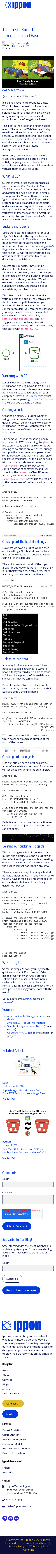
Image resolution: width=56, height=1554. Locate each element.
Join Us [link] (10, 1414)
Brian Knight (22, 43)
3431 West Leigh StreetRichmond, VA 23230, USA (22, 1491)
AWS (5, 89)
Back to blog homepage (21, 1290)
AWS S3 (20, 89)
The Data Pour (10, 1393)
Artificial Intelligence (14, 1439)
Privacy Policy (16, 1546)
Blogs (5, 1384)
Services (7, 1379)
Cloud (11, 89)
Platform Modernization (16, 1448)
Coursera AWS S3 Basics (21, 1032)
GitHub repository (35, 396)
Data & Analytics (11, 1430)
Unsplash (7, 1002)
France (6, 1467)
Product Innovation (13, 1453)
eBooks (6, 1388)
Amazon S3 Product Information (26, 1022)
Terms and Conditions (34, 1543)
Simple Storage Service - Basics (25, 1026)
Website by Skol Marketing (35, 1548)
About (6, 1375)
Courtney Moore (30, 998)
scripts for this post (41, 399)
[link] (18, 5)
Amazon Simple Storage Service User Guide (28, 1017)
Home (5, 1370)
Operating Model (12, 1443)
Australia (7, 1472)
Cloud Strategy (10, 1434)
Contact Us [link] (13, 1403)
